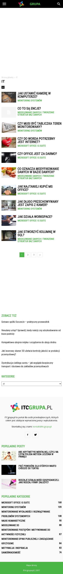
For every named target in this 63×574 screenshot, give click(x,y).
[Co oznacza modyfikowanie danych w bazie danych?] (8, 172)
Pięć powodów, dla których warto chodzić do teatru (37, 467)
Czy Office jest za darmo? (37, 154)
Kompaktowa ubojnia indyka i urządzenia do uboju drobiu (28, 342)
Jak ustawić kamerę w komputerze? (34, 95)
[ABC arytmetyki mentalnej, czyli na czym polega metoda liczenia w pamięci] (8, 456)
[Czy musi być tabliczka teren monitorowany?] (8, 127)
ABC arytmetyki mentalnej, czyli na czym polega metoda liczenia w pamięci (38, 454)
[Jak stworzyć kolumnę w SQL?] (8, 235)
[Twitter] (35, 435)
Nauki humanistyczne (13, 520)
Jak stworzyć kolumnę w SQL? (37, 233)
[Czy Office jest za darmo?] (8, 157)
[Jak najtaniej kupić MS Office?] (8, 190)
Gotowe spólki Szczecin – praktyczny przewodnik (25, 321)
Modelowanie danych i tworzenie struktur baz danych (36, 113)
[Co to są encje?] (8, 112)
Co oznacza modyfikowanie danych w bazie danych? (38, 170)
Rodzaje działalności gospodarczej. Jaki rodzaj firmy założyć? (38, 481)
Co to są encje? (29, 108)
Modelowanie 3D (10, 525)
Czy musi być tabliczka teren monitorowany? (40, 125)
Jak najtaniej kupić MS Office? (35, 188)
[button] (59, 4)
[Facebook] (27, 435)
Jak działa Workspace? (35, 217)
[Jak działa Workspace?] (8, 220)
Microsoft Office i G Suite (32, 146)
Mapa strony (31, 565)
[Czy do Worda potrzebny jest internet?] (8, 142)
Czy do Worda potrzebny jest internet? (36, 140)
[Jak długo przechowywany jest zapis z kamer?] (8, 205)
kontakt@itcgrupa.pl (42, 426)
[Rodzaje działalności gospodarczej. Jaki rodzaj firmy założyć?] (8, 484)
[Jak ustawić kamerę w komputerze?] (8, 97)
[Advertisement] (31, 40)
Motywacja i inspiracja (14, 548)
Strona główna (7, 77)
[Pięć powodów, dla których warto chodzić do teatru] (8, 470)
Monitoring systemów (30, 100)
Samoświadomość (10, 552)
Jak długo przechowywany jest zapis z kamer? (38, 203)
